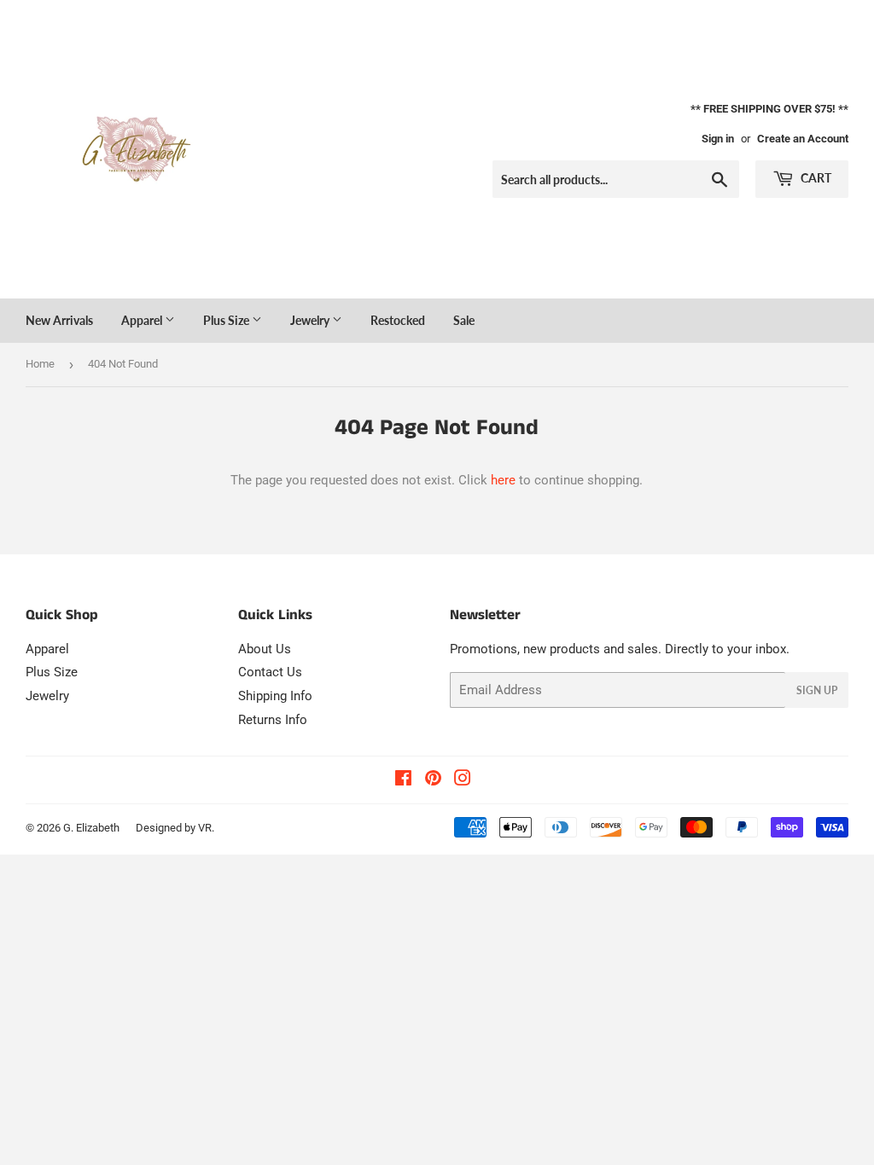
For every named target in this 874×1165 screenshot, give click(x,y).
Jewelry (311, 320)
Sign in (718, 138)
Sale (464, 320)
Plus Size (227, 320)
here (503, 480)
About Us (264, 649)
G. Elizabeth (91, 827)
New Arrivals (59, 320)
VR (205, 827)
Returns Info (272, 719)
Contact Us (270, 672)
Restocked (397, 320)
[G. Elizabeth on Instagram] (462, 780)
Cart (814, 178)
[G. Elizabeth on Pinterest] (433, 780)
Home (40, 363)
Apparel (143, 320)
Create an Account (802, 138)
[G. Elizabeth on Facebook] (403, 780)
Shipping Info (275, 696)
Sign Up (816, 690)
